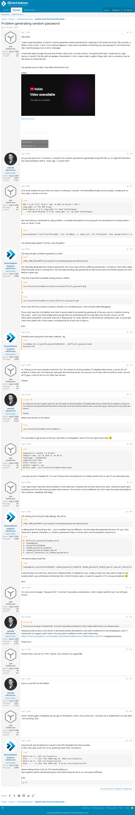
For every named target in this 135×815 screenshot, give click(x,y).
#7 (131, 394)
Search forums (17, 14)
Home (6, 10)
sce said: (26, 400)
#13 (130, 649)
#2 (131, 154)
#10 (130, 512)
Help (120, 808)
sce (4, 27)
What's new (29, 10)
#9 (131, 482)
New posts (5, 14)
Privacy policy (111, 808)
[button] (36, 10)
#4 (131, 249)
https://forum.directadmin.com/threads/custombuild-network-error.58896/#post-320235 (62, 636)
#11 (130, 587)
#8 (131, 444)
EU (17, 56)
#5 (131, 332)
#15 (130, 711)
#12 (130, 617)
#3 (131, 186)
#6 (131, 365)
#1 (131, 32)
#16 (130, 740)
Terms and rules (98, 808)
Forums (16, 10)
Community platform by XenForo (67, 813)
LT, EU (16, 180)
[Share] (127, 32)
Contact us (86, 808)
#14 (130, 679)
